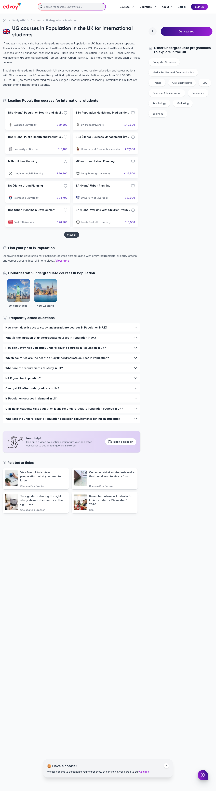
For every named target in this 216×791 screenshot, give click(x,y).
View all (71, 234)
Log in (182, 6)
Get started (186, 31)
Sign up (199, 6)
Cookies (144, 771)
